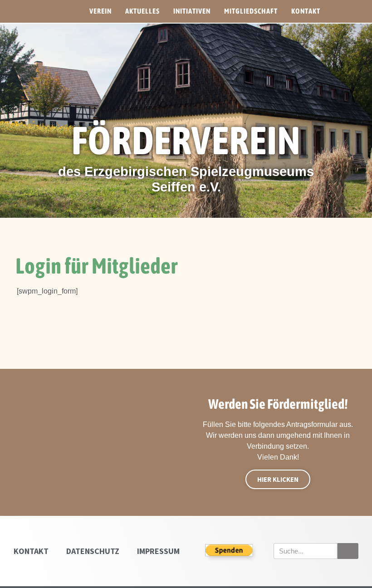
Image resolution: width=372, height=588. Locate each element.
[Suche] (348, 551)
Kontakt (31, 551)
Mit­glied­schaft (251, 11)
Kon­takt (305, 11)
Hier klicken (278, 479)
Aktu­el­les (142, 11)
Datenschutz (92, 551)
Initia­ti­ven (191, 11)
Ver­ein (100, 11)
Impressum (158, 551)
